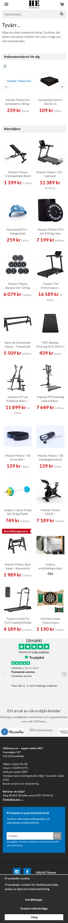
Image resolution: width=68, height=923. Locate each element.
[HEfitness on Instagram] (17, 872)
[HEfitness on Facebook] (27, 872)
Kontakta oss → (13, 799)
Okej (34, 917)
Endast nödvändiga (34, 908)
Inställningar (34, 899)
